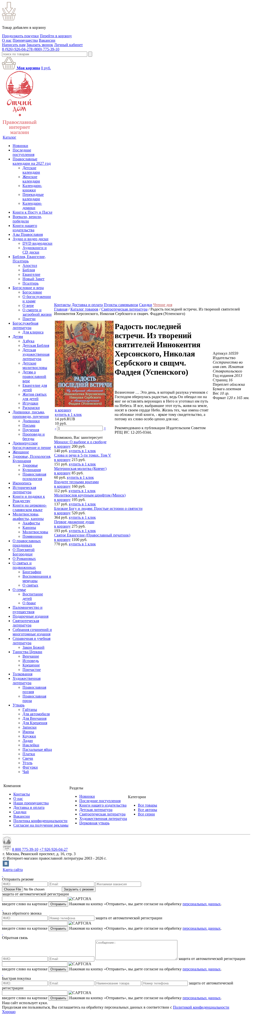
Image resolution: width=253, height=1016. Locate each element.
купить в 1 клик (68, 414)
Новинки (20, 146)
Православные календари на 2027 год (32, 161)
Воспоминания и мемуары (36, 578)
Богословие (32, 292)
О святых (30, 585)
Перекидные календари (33, 196)
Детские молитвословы (34, 365)
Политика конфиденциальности (40, 821)
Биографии (31, 572)
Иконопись (22, 483)
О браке (29, 603)
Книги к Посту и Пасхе (32, 212)
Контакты (62, 305)
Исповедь (30, 661)
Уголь (27, 763)
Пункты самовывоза (121, 305)
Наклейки (30, 745)
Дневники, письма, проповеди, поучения (31, 414)
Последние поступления (23, 152)
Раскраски (31, 408)
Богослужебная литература (25, 325)
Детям (18, 336)
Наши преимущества (31, 803)
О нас (7, 40)
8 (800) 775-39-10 (45, 49)
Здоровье (30, 465)
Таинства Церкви (27, 652)
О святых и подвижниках (24, 565)
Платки (28, 754)
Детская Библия (35, 345)
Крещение (31, 665)
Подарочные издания (30, 616)
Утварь (18, 705)
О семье (19, 590)
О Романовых (24, 558)
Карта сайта (13, 870)
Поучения (30, 430)
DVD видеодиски (37, 243)
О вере (28, 305)
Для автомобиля (36, 714)
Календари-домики (32, 205)
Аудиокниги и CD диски (34, 250)
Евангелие (31, 274)
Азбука (28, 341)
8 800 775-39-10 (25, 849)
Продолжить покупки (20, 36)
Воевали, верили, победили (27, 219)
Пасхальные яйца (37, 749)
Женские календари (31, 179)
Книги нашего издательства (25, 227)
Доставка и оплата (87, 305)
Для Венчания (34, 718)
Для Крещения (34, 723)
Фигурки (30, 767)
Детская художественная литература (35, 354)
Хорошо (9, 1012)
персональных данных (202, 904)
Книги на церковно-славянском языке (30, 507)
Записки (29, 727)
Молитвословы (35, 532)
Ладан (27, 741)
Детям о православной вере (34, 376)
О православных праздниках (27, 543)
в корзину (63, 410)
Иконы (28, 732)
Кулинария (31, 470)
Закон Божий (33, 647)
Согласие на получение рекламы (40, 825)
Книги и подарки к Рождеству (29, 498)
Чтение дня (162, 305)
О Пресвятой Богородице (24, 552)
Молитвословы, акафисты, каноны (28, 516)
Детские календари (31, 170)
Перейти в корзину (56, 36)
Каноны (29, 527)
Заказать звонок (39, 45)
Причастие (31, 669)
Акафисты (31, 523)
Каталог (9, 137)
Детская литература (95, 810)
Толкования (22, 674)
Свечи (27, 758)
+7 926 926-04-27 (53, 849)
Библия (28, 270)
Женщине (21, 452)
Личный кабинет (68, 45)
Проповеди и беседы (33, 436)
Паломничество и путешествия (27, 609)
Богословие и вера (28, 288)
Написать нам (13, 45)
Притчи (29, 319)
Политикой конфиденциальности (201, 1007)
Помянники (32, 536)
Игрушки (30, 403)
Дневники (31, 421)
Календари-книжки (32, 188)
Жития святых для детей (34, 396)
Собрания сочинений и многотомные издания (32, 632)
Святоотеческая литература (26, 623)
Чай (25, 772)
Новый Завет (33, 279)
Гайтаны (29, 709)
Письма (28, 425)
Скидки (145, 305)
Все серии (146, 814)
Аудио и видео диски (30, 239)
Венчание (30, 656)
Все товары (147, 805)
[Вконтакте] (6, 865)
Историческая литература (24, 489)
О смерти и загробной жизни (37, 312)
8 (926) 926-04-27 (16, 49)
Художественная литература (27, 680)
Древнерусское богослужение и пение (32, 445)
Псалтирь (30, 283)
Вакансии (47, 40)
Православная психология (34, 476)
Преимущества (25, 40)
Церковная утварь (94, 823)
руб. (46, 68)
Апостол (29, 265)
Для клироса (32, 332)
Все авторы (147, 810)
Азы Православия (28, 234)
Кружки (29, 736)
